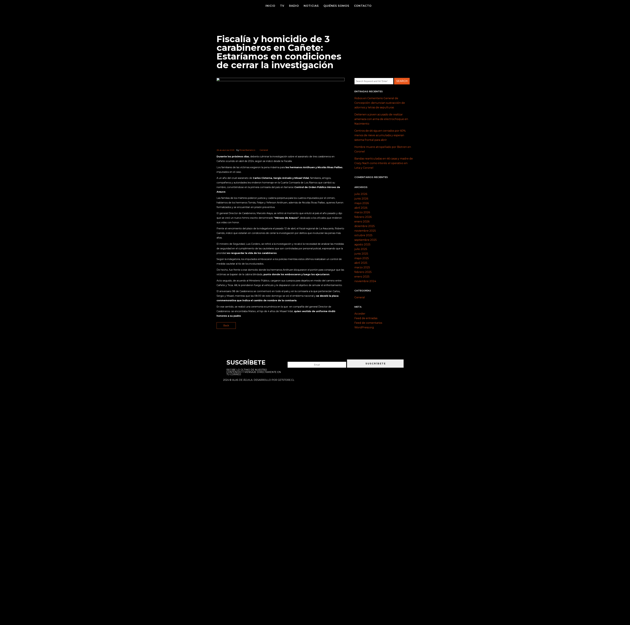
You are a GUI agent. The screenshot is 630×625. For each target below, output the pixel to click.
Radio (294, 5)
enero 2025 (361, 276)
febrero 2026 (363, 216)
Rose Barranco (247, 150)
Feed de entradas (365, 318)
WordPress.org (364, 327)
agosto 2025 (362, 244)
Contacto (363, 5)
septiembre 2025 (365, 239)
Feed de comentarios (368, 322)
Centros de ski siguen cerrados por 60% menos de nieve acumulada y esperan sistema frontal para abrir (380, 135)
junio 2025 (361, 253)
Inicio (270, 5)
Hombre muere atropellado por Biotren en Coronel (382, 149)
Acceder (359, 313)
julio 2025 (360, 249)
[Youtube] (402, 6)
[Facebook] (396, 6)
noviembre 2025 (365, 230)
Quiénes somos (336, 5)
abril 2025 (360, 262)
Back (226, 325)
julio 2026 (360, 194)
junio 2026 (361, 198)
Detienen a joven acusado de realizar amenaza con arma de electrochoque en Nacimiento (381, 119)
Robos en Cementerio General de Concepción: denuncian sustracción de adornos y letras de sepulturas (379, 103)
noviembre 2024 (365, 281)
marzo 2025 (362, 267)
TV (282, 5)
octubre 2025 (363, 235)
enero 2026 (361, 221)
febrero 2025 (363, 272)
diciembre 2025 (364, 226)
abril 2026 (360, 207)
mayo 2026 (361, 203)
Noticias (311, 5)
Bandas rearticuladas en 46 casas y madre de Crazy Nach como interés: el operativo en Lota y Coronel (383, 163)
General (264, 150)
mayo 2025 (361, 258)
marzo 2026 (362, 212)
